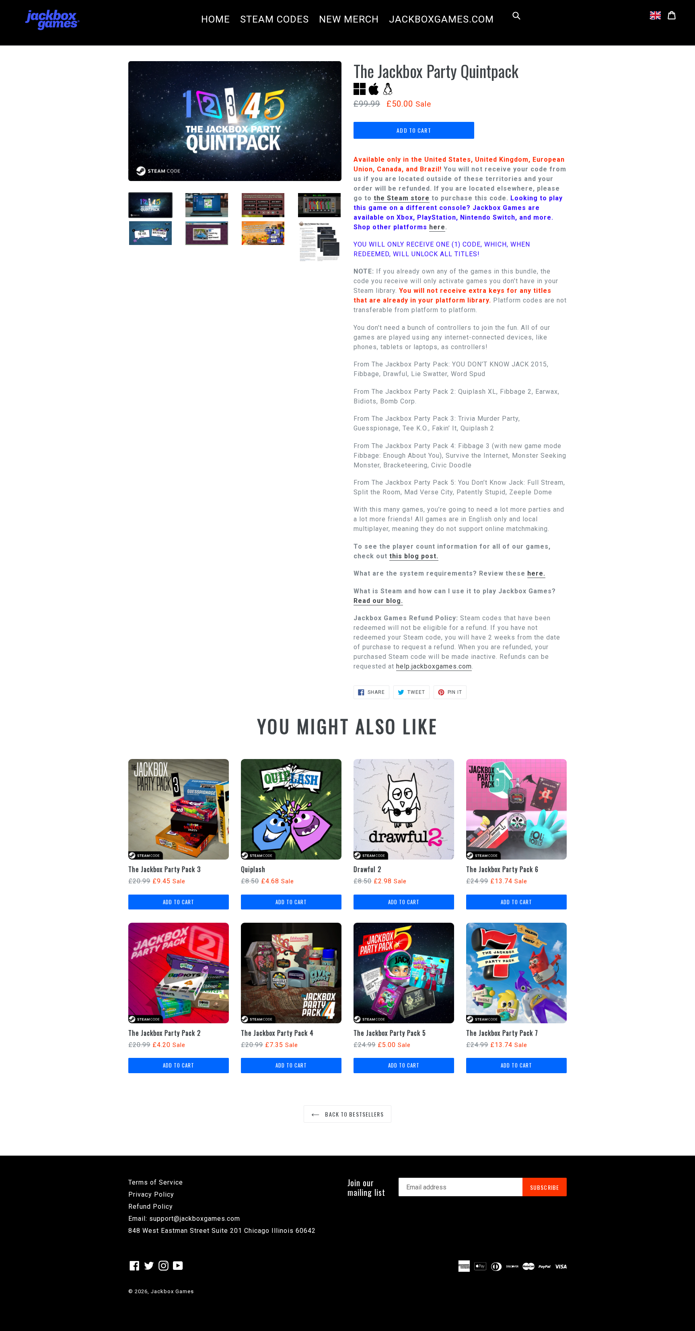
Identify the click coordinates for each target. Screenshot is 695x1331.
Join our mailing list (366, 1187)
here (437, 227)
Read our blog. (378, 601)
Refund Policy (150, 1206)
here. (536, 573)
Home (215, 19)
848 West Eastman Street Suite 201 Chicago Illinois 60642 (222, 1230)
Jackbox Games (172, 1291)
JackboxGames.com (441, 19)
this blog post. (413, 556)
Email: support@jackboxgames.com (184, 1218)
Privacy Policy (151, 1194)
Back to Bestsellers (353, 1114)
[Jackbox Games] (52, 19)
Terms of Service (155, 1182)
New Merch (349, 19)
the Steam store (402, 198)
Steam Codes (274, 19)
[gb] (655, 15)
